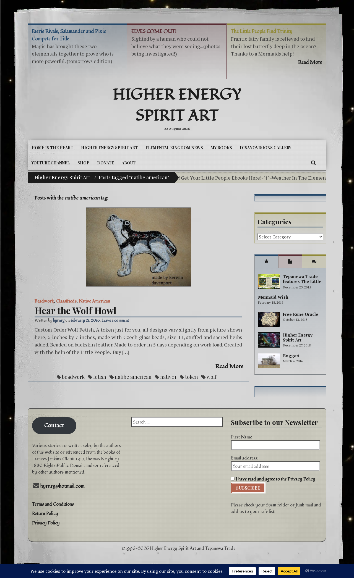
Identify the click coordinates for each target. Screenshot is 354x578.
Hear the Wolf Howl (75, 310)
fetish (99, 377)
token (191, 377)
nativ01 (168, 377)
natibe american (133, 377)
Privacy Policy (46, 523)
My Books (221, 147)
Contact (54, 425)
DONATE (105, 162)
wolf (212, 377)
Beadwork (44, 301)
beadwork (73, 377)
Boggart (291, 355)
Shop (83, 162)
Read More (229, 366)
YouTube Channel (51, 162)
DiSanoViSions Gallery (265, 147)
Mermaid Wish (273, 297)
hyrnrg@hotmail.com (62, 486)
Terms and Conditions (53, 504)
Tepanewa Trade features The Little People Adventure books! (302, 284)
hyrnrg (58, 320)
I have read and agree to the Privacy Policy (275, 479)
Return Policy (45, 514)
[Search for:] (176, 422)
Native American (94, 301)
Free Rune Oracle (300, 314)
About (129, 162)
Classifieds (66, 301)
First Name (241, 437)
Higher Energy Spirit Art (177, 105)
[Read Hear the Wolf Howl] (138, 247)
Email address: (244, 458)
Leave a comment (115, 320)
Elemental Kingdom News (174, 147)
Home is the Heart (52, 147)
